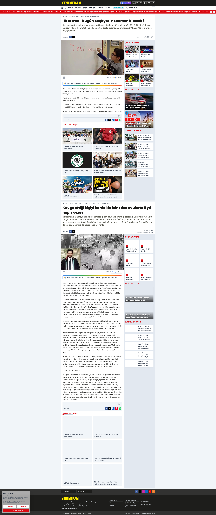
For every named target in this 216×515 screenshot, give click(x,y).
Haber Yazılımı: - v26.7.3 (139, 513)
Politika (108, 8)
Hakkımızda (113, 500)
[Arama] (153, 7)
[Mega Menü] (62, 7)
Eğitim (71, 16)
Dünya (100, 8)
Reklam (111, 506)
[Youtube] (150, 491)
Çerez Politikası (130, 506)
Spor (85, 8)
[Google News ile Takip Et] (116, 77)
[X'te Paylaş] (73, 37)
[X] (140, 491)
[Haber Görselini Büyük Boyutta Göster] (92, 57)
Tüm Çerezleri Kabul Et (16, 510)
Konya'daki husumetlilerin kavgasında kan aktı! (130, 12)
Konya (71, 8)
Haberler (65, 16)
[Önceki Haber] (211, 12)
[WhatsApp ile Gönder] (120, 120)
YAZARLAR (83, 491)
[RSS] (153, 491)
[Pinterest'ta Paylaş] (116, 120)
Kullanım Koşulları (131, 500)
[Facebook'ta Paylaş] (70, 37)
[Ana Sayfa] (66, 8)
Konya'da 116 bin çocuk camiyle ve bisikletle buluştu (88, 12)
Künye (111, 503)
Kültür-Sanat (131, 8)
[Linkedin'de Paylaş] (113, 120)
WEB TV (66, 491)
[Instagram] (143, 491)
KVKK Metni (145, 501)
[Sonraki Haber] (214, 12)
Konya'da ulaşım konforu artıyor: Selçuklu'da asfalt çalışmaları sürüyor (39, 12)
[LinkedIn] (146, 491)
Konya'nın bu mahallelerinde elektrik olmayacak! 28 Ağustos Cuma (177, 12)
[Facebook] (136, 491)
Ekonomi (92, 8)
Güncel (78, 8)
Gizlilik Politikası (130, 503)
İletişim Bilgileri (146, 504)
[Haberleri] (79, 77)
